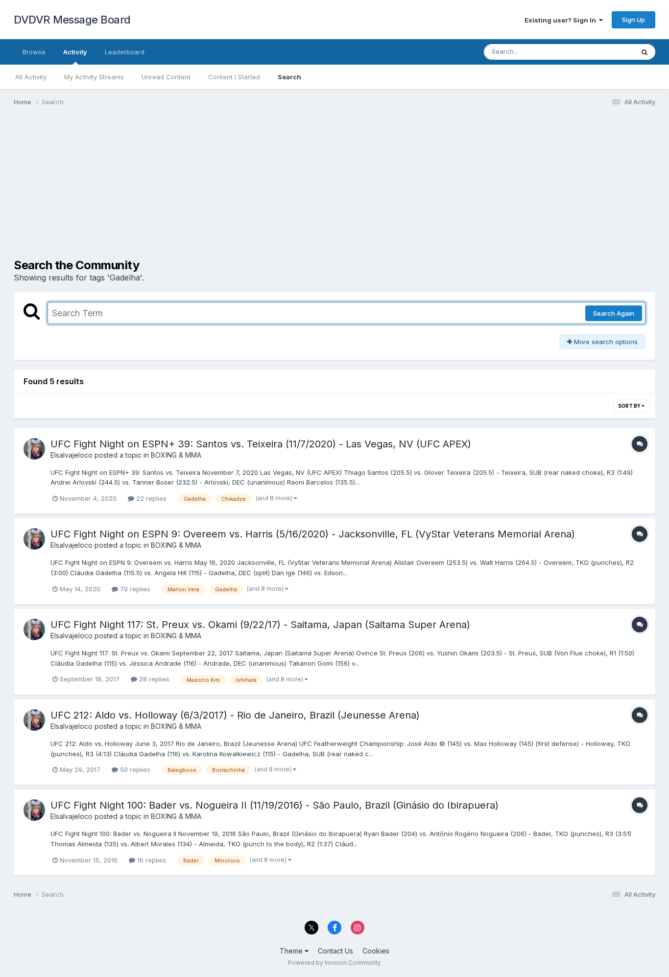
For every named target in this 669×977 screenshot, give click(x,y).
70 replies (134, 589)
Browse (34, 52)
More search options (605, 342)
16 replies (150, 860)
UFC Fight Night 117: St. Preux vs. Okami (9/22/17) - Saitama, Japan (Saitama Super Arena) (260, 624)
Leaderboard (124, 52)
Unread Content (166, 77)
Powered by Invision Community (334, 962)
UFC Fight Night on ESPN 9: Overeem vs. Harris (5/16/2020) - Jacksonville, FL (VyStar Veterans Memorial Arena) (312, 534)
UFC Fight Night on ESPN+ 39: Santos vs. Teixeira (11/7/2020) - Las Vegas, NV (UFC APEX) (260, 444)
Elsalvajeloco (71, 455)
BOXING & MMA (176, 455)
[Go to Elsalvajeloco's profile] (34, 449)
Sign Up (633, 19)
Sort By (630, 406)
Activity (75, 52)
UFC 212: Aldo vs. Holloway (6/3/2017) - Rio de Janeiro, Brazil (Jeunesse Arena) (235, 715)
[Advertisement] (192, 189)
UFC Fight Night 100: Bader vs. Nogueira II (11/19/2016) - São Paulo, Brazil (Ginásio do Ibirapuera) (274, 805)
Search (289, 77)
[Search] (644, 52)
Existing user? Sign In (562, 20)
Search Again (613, 313)
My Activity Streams (94, 77)
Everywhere (603, 51)
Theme (292, 951)
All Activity (31, 77)
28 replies (153, 679)
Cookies (375, 951)
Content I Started (234, 77)
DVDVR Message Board (72, 19)
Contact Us (335, 951)
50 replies (134, 769)
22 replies (150, 498)
